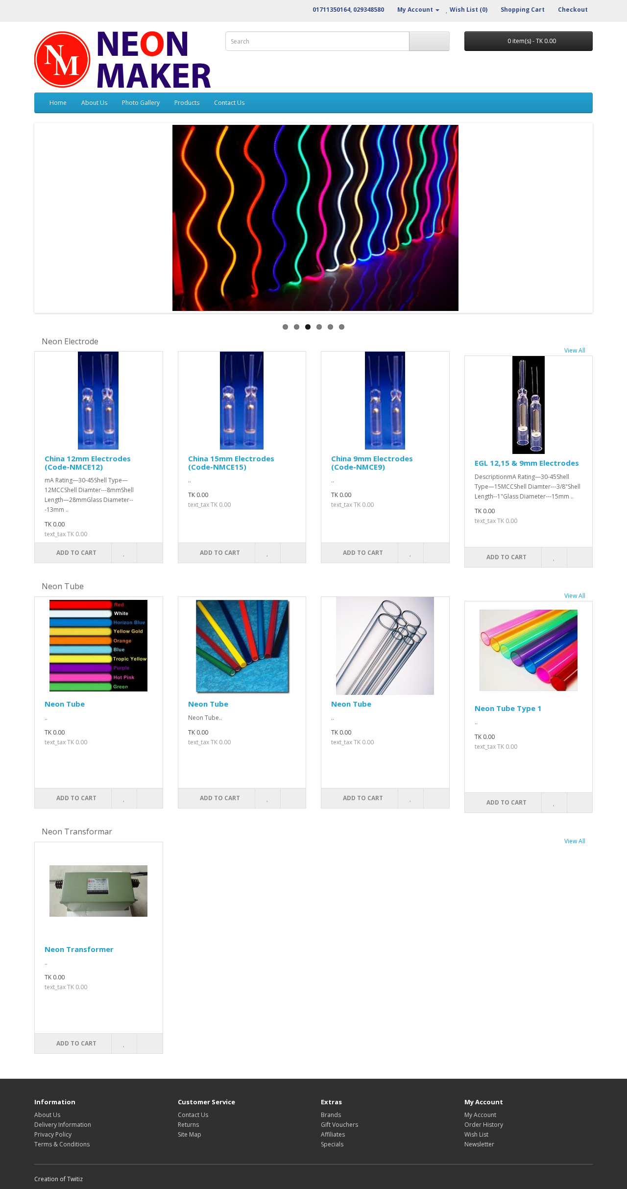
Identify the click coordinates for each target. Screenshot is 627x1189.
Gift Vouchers (339, 1124)
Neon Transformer (79, 949)
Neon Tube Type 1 (508, 708)
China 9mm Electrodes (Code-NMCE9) (372, 462)
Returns (188, 1124)
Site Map (189, 1134)
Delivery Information (62, 1124)
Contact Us (229, 102)
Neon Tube (65, 704)
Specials (332, 1144)
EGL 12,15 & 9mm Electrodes (527, 463)
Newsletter (479, 1144)
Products (186, 102)
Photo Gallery (141, 102)
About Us (94, 102)
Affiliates (333, 1134)
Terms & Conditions (62, 1144)
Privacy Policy (53, 1134)
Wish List (476, 1134)
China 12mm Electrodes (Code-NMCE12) (88, 462)
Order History (483, 1124)
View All (574, 350)
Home (58, 102)
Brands (331, 1115)
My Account (480, 1115)
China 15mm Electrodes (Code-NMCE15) (231, 462)
